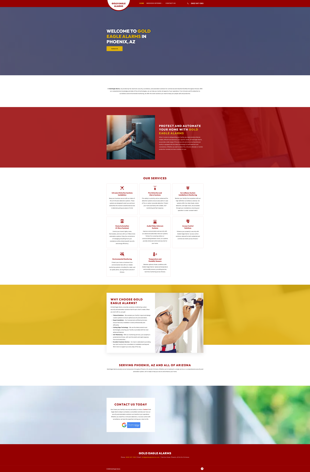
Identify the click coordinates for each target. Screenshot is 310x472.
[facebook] (202, 468)
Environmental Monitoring (122, 259)
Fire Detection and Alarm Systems (155, 194)
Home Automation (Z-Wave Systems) (122, 227)
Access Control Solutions (187, 227)
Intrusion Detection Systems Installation (122, 194)
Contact (145, 409)
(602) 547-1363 (197, 3)
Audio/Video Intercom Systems (155, 227)
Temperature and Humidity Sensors (155, 260)
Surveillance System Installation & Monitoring (188, 194)
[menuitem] (141, 3)
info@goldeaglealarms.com (151, 457)
